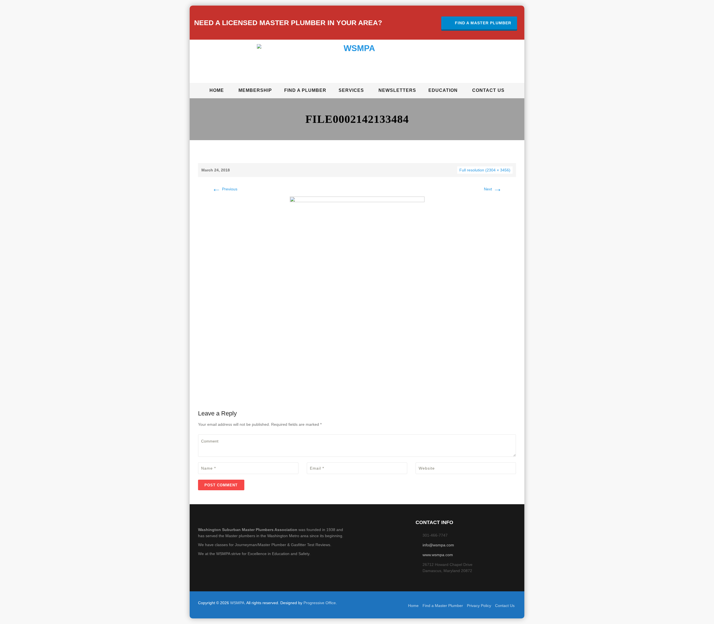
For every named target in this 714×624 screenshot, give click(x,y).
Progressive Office (319, 603)
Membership (255, 90)
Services (351, 90)
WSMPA (237, 603)
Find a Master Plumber (483, 23)
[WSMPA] (357, 62)
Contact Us (488, 90)
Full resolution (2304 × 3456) (484, 170)
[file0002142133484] (357, 297)
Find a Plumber (305, 90)
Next (493, 189)
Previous (224, 189)
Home (216, 90)
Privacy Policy (479, 605)
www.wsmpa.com (438, 555)
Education (443, 90)
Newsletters (397, 90)
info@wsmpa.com (438, 545)
